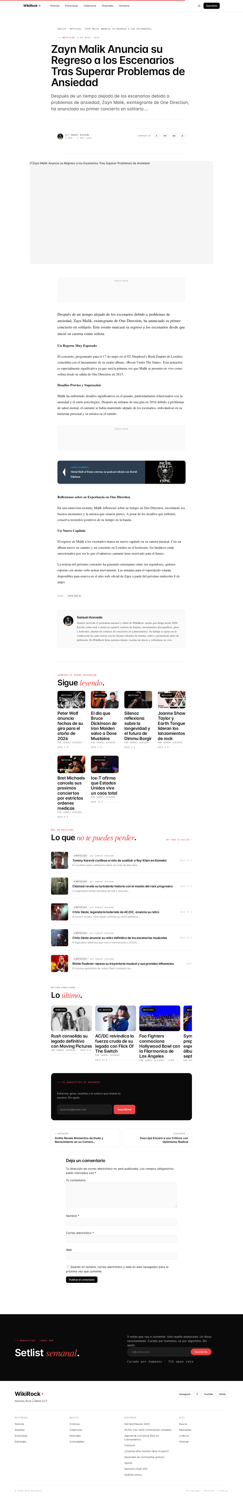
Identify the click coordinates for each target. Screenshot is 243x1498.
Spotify (128, 1463)
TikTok (222, 1394)
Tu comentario (76, 1180)
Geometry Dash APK (136, 1468)
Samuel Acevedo (80, 135)
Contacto (124, 5)
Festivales (107, 5)
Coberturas (90, 5)
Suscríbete (211, 5)
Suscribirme (124, 1109)
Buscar (183, 1424)
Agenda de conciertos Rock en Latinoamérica (141, 1437)
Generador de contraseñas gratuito (144, 1457)
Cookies (223, 1491)
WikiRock (30, 5)
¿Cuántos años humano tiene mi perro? (146, 1451)
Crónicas (75, 1424)
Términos (209, 1491)
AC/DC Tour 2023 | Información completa (147, 1429)
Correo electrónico (80, 1233)
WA (174, 136)
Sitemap (184, 1441)
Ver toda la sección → (179, 839)
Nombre (72, 1216)
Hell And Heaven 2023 (137, 1424)
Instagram (184, 1394)
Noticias (54, 5)
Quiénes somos (133, 1474)
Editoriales (20, 1441)
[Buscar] (199, 5)
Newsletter (185, 1429)
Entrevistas (71, 5)
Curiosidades (77, 1441)
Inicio (61, 29)
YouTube (208, 1394)
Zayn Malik (74, 596)
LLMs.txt (184, 1435)
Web (69, 1250)
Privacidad (193, 1491)
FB (165, 136)
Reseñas (20, 1429)
